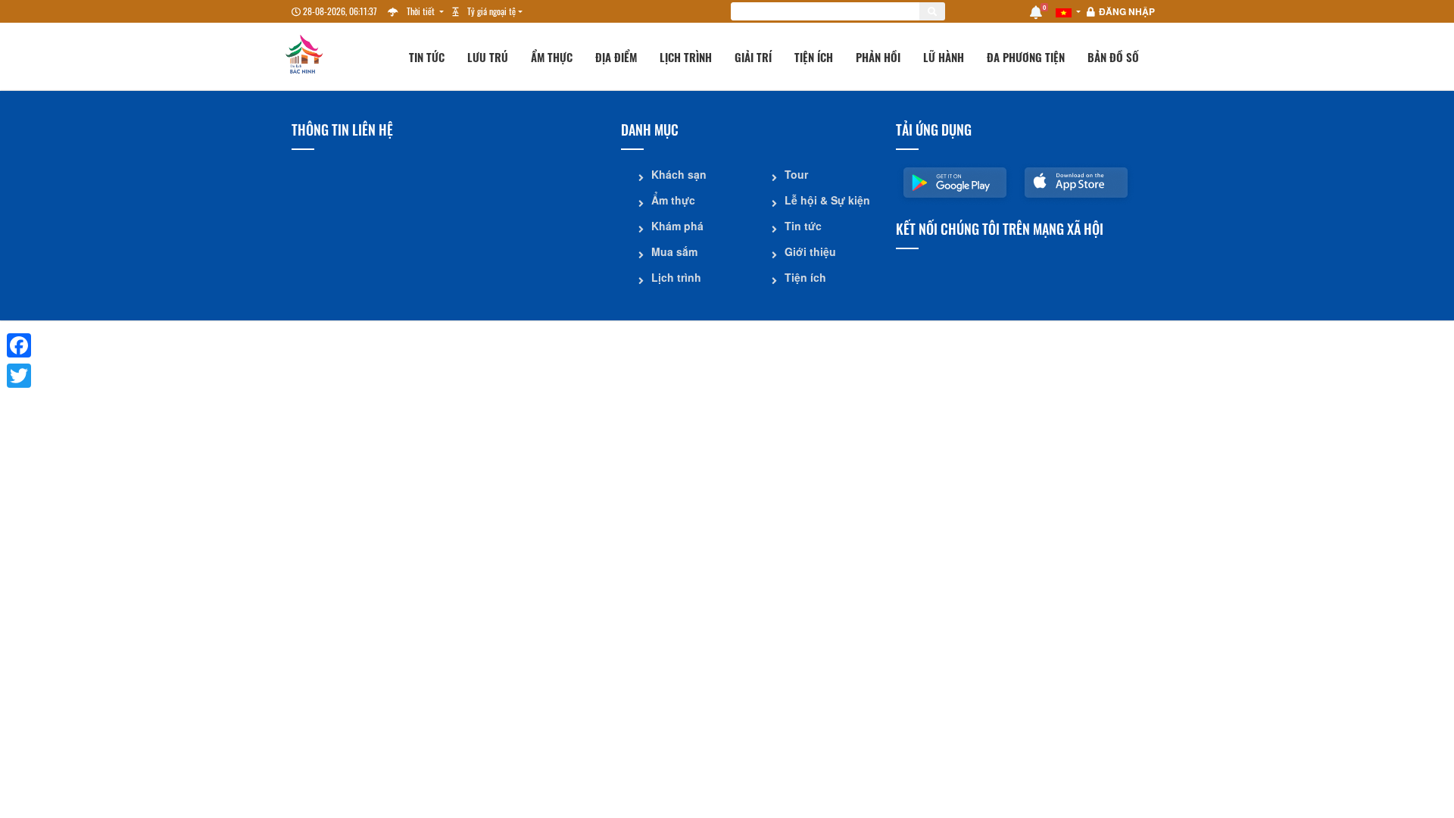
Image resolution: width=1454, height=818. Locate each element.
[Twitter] (19, 376)
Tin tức (427, 56)
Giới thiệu (810, 251)
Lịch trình (686, 56)
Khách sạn (679, 174)
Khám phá (677, 225)
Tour (796, 174)
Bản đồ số (1113, 56)
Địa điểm (616, 56)
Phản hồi (878, 56)
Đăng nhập (1127, 11)
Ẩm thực (552, 56)
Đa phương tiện (1026, 56)
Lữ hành (943, 56)
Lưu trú (487, 56)
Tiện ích (813, 56)
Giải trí (753, 56)
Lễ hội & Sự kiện (827, 200)
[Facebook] (19, 345)
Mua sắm (674, 251)
